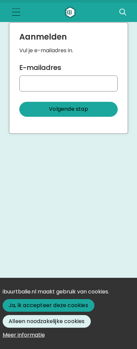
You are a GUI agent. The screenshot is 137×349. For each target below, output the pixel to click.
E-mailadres (40, 67)
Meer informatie (24, 335)
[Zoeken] (122, 12)
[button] (68, 109)
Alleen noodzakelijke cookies (47, 321)
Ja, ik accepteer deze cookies (48, 305)
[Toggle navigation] (16, 12)
